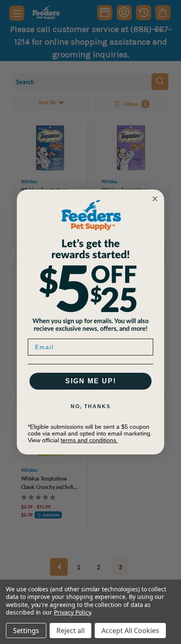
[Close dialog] (155, 199)
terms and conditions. (89, 440)
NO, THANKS (91, 406)
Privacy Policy (72, 612)
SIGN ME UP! (90, 381)
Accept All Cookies (130, 630)
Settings (26, 630)
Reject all (70, 630)
